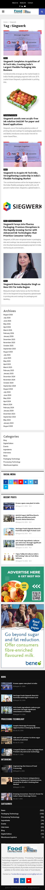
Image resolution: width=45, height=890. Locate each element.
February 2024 (8, 408)
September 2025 (9, 349)
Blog (5, 440)
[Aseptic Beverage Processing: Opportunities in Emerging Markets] (6, 728)
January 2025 (8, 373)
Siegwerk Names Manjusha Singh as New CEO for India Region (21, 285)
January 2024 (8, 411)
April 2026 (7, 327)
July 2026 (6, 318)
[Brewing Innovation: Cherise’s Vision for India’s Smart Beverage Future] (6, 796)
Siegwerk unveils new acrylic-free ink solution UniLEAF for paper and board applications (21, 121)
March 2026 (7, 330)
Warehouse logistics (10, 465)
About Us (15, 3)
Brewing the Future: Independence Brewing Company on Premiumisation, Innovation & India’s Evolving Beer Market (27, 781)
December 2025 (9, 339)
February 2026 (8, 333)
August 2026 (8, 315)
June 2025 (7, 358)
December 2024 (9, 377)
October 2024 (8, 383)
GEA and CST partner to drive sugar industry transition (26, 738)
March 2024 (7, 404)
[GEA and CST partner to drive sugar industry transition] (6, 740)
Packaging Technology (10, 115)
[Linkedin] (22, 880)
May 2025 (7, 361)
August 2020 (8, 426)
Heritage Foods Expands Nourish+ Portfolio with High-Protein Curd (28, 529)
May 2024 (7, 398)
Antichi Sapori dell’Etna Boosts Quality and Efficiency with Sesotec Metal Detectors (27, 517)
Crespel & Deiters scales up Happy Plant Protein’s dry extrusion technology (28, 750)
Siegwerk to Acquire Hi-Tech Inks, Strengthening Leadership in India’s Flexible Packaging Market (21, 176)
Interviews (7, 453)
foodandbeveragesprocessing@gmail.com (26, 874)
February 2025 (8, 370)
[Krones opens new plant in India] (8, 506)
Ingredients (7, 450)
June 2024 (7, 395)
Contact (30, 3)
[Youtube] (28, 880)
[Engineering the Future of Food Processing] (6, 768)
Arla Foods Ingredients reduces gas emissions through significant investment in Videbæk (28, 542)
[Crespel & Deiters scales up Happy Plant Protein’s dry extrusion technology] (6, 752)
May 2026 (7, 324)
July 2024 (6, 392)
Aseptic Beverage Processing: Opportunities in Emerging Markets (26, 726)
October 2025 (8, 346)
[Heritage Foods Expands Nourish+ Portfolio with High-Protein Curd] (8, 531)
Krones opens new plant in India (27, 503)
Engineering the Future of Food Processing (25, 767)
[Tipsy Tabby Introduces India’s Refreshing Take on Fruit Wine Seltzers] (8, 557)
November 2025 (9, 342)
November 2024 (9, 380)
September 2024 (9, 386)
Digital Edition (8, 443)
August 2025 (8, 352)
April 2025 (7, 364)
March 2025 (7, 367)
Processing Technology (11, 462)
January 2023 (8, 423)
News (5, 58)
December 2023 (9, 414)
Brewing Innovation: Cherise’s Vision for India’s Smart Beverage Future (28, 795)
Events (5, 446)
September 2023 (9, 417)
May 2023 (7, 420)
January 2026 (8, 336)
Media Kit (23, 3)
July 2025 (6, 355)
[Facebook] (16, 880)
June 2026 (7, 321)
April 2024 (7, 401)
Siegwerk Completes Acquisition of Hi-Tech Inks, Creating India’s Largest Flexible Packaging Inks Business (21, 66)
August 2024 (8, 389)
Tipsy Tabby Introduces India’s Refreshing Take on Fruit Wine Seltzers (27, 556)
